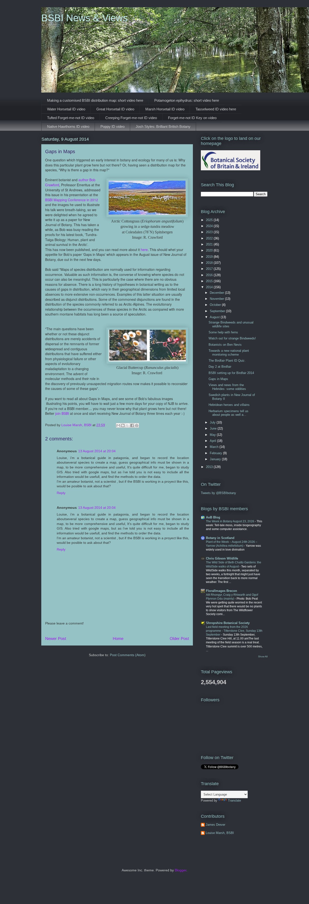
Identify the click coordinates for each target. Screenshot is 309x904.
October (216, 305)
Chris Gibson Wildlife (222, 558)
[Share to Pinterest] (136, 425)
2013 (210, 467)
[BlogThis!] (122, 425)
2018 (210, 263)
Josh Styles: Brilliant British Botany (163, 126)
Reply (61, 493)
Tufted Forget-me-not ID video (70, 118)
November (217, 299)
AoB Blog (213, 517)
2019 (210, 256)
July (213, 422)
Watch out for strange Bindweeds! (232, 338)
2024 (210, 226)
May (213, 435)
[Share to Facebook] (132, 425)
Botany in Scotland (220, 538)
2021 (210, 244)
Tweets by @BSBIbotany (218, 493)
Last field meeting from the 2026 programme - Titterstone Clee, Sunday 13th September (234, 630)
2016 (210, 275)
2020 (210, 250)
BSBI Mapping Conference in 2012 (71, 199)
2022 (210, 238)
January (216, 459)
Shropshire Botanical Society (228, 623)
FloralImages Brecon (221, 591)
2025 (210, 220)
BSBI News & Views (84, 18)
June (214, 428)
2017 (210, 269)
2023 (210, 232)
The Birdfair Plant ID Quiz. (227, 360)
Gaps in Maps (218, 379)
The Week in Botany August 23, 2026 (230, 521)
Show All (262, 656)
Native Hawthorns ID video (68, 126)
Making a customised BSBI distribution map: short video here (95, 100)
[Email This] (118, 425)
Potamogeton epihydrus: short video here (186, 100)
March (214, 447)
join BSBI (62, 413)
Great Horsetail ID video (115, 109)
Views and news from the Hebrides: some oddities (227, 387)
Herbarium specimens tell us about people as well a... (228, 413)
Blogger (180, 870)
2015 (210, 281)
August (215, 317)
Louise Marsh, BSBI (220, 833)
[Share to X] (127, 425)
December (217, 292)
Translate (234, 800)
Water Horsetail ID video (66, 109)
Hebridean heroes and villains (229, 405)
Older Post (179, 638)
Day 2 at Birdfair (220, 366)
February (216, 453)
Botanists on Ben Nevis (225, 344)
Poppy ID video (112, 126)
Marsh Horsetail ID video (164, 109)
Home (118, 638)
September (218, 311)
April (213, 441)
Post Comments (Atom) (128, 655)
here (144, 249)
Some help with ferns (223, 332)
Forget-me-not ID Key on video (192, 118)
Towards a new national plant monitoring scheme (229, 352)
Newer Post (55, 638)
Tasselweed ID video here (216, 109)
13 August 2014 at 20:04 (97, 451)
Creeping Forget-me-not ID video (131, 118)
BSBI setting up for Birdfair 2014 (231, 373)
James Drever (215, 824)
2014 (210, 287)
